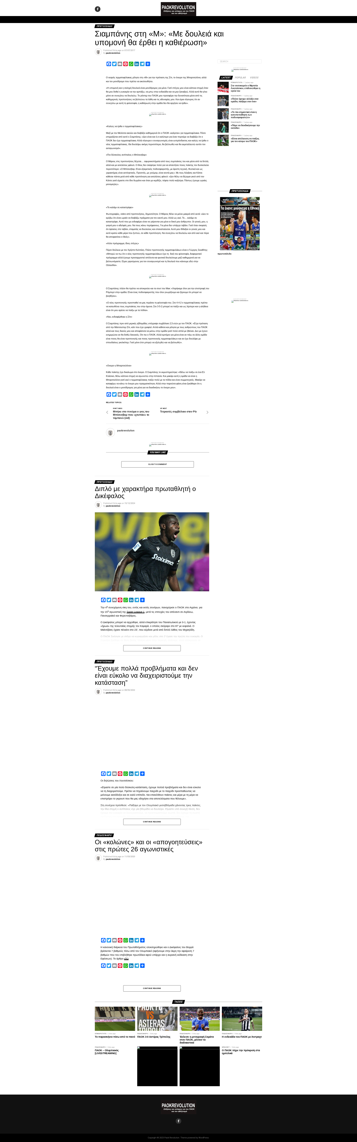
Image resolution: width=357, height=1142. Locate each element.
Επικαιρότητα (186, 19)
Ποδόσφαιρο (143, 19)
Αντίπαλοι (202, 19)
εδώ (126, 958)
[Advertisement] (240, 167)
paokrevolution (113, 53)
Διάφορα (215, 19)
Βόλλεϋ (171, 19)
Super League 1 (135, 611)
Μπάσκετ (158, 19)
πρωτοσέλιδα (224, 254)
